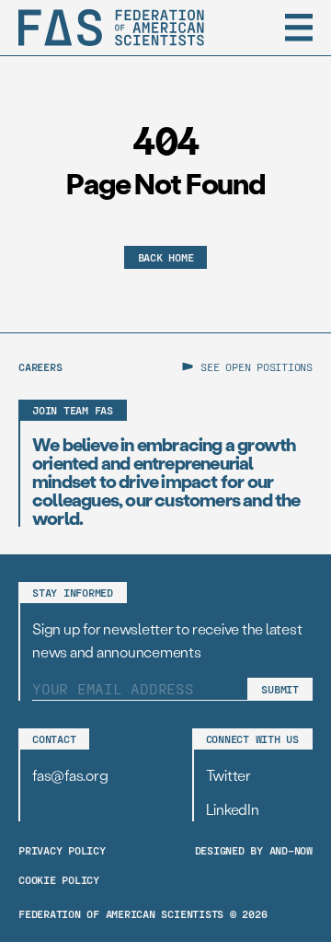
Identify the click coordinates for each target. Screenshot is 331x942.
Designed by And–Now (254, 849)
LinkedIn (232, 809)
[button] (299, 27)
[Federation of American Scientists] (111, 27)
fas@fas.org (70, 775)
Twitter (228, 775)
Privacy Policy (62, 849)
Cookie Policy (58, 879)
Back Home (166, 256)
